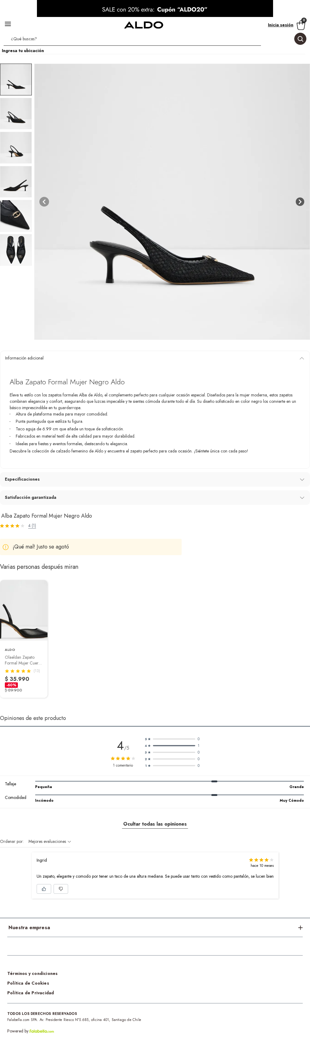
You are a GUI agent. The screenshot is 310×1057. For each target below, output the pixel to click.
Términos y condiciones (32, 973)
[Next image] (300, 202)
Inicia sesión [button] (280, 25)
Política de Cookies (28, 983)
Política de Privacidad (30, 993)
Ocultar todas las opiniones (155, 823)
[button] (155, 40)
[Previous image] (44, 202)
